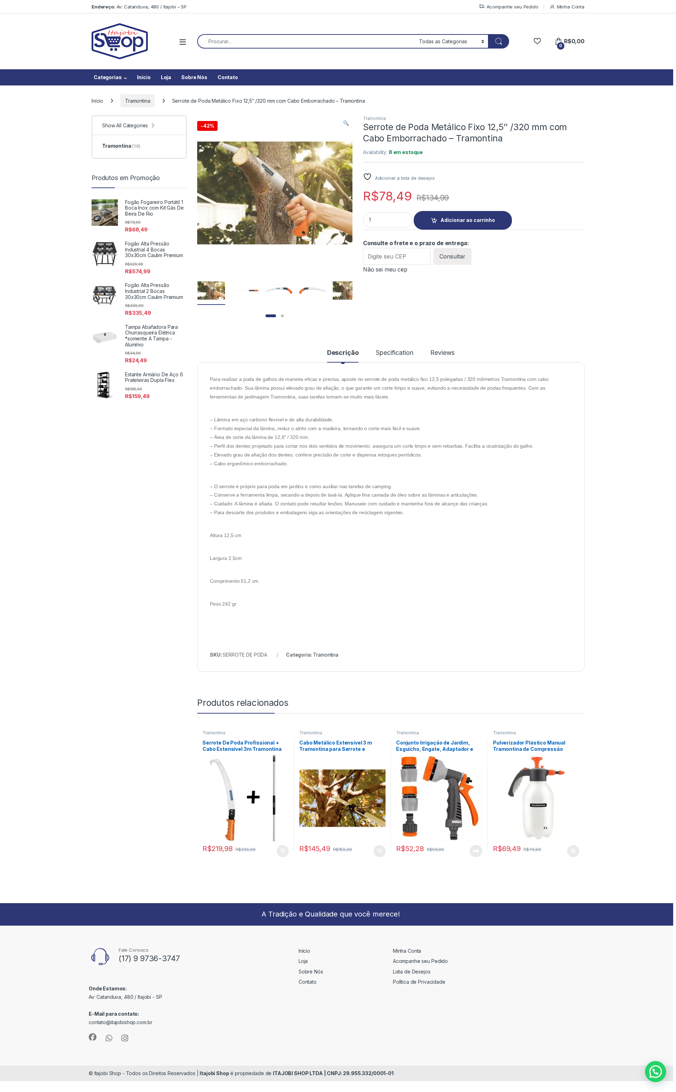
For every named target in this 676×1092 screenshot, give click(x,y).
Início (143, 77)
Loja (166, 77)
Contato (228, 77)
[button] (346, 123)
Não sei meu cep (385, 269)
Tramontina (137, 101)
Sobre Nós (194, 77)
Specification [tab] (394, 353)
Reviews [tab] (442, 353)
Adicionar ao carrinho (467, 220)
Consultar (452, 256)
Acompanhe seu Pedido (512, 6)
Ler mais (476, 851)
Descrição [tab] (343, 353)
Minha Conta (570, 6)
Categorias (108, 77)
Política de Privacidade (419, 982)
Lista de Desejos (412, 972)
